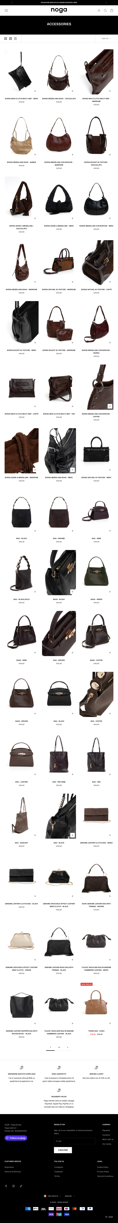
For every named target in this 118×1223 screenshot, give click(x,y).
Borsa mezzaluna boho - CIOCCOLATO (59, 99)
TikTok (57, 1176)
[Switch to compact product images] (15, 38)
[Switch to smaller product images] (10, 38)
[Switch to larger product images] (5, 38)
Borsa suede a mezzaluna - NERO (59, 226)
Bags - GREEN (96, 599)
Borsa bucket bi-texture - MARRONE (59, 350)
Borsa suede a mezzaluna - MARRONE (21, 478)
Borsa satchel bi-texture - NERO (96, 478)
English (68, 1196)
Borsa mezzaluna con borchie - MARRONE (58, 163)
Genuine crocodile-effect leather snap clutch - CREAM (21, 968)
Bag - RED (96, 782)
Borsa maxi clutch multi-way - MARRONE (96, 100)
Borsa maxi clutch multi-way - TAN (59, 414)
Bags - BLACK (59, 599)
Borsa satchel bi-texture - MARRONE (59, 289)
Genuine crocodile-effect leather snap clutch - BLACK (59, 905)
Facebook (58, 1171)
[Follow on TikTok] (21, 1186)
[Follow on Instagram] (13, 1186)
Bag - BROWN (59, 660)
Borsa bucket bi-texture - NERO (21, 350)
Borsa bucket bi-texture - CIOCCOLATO (96, 163)
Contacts (106, 1135)
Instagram (58, 1167)
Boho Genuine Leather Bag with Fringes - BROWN (96, 905)
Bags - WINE (21, 660)
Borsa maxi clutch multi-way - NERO (21, 99)
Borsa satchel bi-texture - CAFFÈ (96, 289)
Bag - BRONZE (59, 538)
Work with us (107, 1139)
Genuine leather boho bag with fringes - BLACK (59, 968)
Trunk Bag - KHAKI (96, 1031)
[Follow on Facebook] (6, 1186)
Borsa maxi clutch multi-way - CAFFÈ (21, 414)
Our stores (106, 1144)
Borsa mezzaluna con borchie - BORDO (96, 351)
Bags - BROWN (21, 721)
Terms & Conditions (105, 1176)
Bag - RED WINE (59, 782)
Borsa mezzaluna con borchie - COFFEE (96, 415)
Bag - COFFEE (96, 721)
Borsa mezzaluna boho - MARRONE (21, 289)
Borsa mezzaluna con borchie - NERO (96, 226)
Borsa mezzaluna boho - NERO (59, 478)
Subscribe (63, 1150)
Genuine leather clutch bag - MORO (96, 843)
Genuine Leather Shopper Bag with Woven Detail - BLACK (21, 1032)
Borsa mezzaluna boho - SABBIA (21, 162)
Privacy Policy (103, 1171)
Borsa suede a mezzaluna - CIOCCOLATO (21, 227)
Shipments (9, 1167)
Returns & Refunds (13, 1171)
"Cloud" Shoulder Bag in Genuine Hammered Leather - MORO (96, 968)
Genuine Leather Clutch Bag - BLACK (21, 904)
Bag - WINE (96, 538)
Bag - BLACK (21, 538)
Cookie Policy (102, 1167)
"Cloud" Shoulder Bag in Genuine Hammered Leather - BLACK (59, 1032)
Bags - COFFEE (96, 660)
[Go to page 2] (67, 1047)
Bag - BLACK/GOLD (22, 599)
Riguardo (106, 1130)
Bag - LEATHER (21, 782)
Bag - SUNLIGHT (21, 843)
